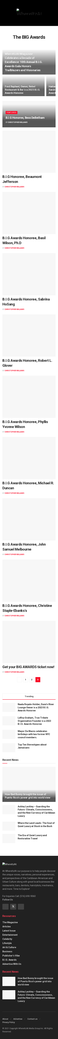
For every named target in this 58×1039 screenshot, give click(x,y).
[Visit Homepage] (29, 12)
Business (7, 951)
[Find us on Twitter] (13, 907)
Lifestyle (7, 943)
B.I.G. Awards (9, 960)
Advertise (17, 1019)
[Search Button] (54, 13)
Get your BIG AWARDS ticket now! (28, 667)
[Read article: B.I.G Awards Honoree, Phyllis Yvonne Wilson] (29, 397)
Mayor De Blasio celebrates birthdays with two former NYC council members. (34, 734)
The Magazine (10, 922)
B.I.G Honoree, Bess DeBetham (25, 117)
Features (11, 113)
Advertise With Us (11, 964)
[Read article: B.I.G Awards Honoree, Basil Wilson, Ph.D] (29, 213)
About (5, 1019)
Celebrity (7, 939)
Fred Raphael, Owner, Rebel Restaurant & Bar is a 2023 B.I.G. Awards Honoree (22, 89)
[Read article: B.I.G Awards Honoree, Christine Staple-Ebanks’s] (29, 580)
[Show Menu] (3, 13)
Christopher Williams (18, 122)
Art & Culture (9, 947)
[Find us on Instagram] (21, 907)
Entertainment (10, 935)
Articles (6, 926)
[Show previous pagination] (19, 679)
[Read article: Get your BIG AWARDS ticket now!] (29, 642)
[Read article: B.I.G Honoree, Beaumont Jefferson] (29, 152)
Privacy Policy (8, 1022)
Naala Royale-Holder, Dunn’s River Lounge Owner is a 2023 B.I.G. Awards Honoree (36, 707)
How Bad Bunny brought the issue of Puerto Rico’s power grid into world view (27, 796)
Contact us (32, 1019)
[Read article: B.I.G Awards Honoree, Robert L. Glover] (29, 335)
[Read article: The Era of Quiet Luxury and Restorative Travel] (8, 838)
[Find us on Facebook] (5, 907)
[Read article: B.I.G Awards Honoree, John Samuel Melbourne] (29, 519)
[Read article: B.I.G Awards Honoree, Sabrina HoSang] (29, 274)
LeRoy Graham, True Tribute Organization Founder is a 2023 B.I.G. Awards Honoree (34, 720)
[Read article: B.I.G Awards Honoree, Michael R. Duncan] (29, 458)
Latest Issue (8, 930)
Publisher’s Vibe (11, 955)
